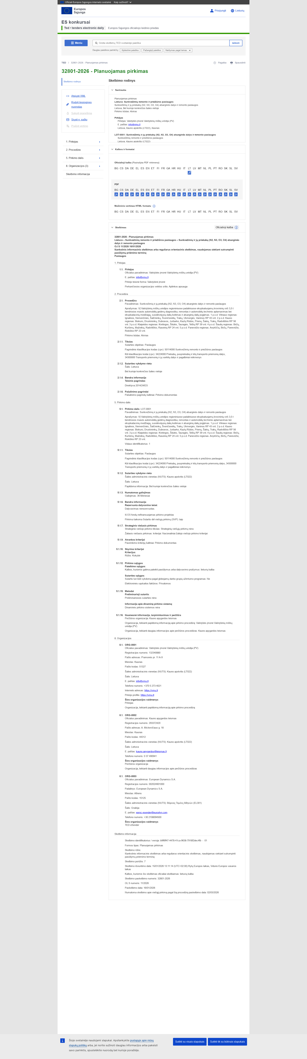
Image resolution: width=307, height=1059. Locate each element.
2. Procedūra (73, 149)
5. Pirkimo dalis (74, 158)
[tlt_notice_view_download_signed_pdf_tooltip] (189, 173)
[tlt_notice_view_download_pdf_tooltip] (116, 194)
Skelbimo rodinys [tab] (72, 81)
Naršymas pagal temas (176, 50)
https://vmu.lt (151, 690)
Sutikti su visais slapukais (189, 1041)
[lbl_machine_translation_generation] (154, 206)
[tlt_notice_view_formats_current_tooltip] (236, 227)
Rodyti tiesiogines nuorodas (81, 104)
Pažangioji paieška (152, 50)
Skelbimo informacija (78, 174)
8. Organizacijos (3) (77, 166)
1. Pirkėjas (72, 141)
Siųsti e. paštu (79, 119)
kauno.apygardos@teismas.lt (151, 751)
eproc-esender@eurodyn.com (151, 812)
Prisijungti (220, 10)
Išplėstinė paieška (130, 50)
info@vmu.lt (134, 124)
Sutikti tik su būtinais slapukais (227, 1041)
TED (64, 62)
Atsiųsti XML (78, 96)
